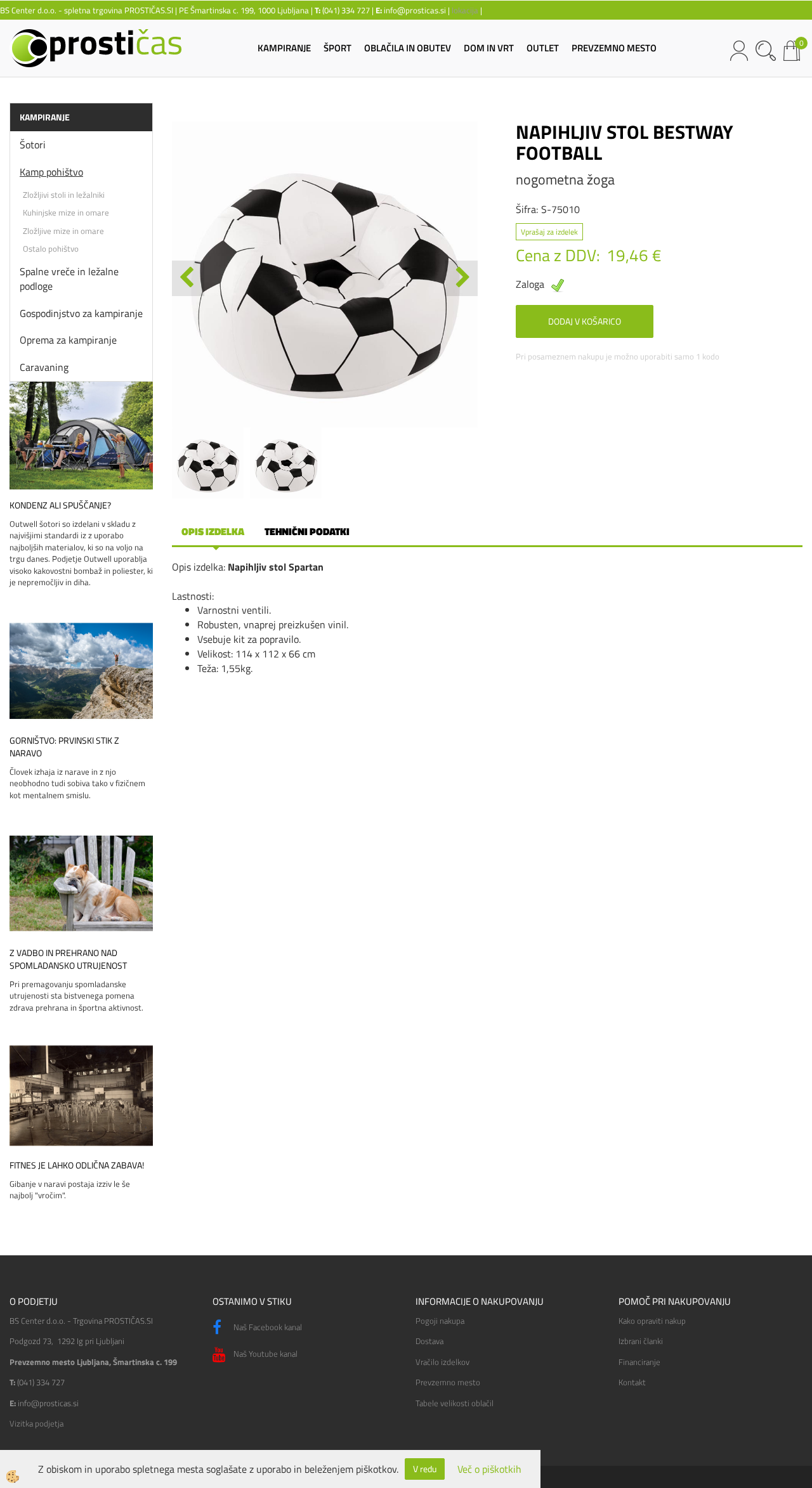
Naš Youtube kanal (265, 1353)
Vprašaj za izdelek (549, 232)
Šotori (33, 144)
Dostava (429, 1341)
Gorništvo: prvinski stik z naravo (64, 747)
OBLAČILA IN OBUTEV (407, 48)
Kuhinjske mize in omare (66, 212)
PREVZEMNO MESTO (614, 48)
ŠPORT (337, 48)
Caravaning (44, 367)
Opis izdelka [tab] (212, 531)
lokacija (465, 10)
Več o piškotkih (489, 1469)
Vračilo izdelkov (442, 1361)
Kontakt (632, 1382)
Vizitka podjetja (36, 1423)
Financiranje (639, 1361)
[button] (461, 278)
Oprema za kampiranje (68, 339)
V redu (424, 1468)
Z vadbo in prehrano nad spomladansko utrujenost (68, 959)
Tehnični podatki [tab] (307, 531)
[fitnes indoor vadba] (81, 1094)
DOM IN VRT (489, 48)
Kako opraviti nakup (652, 1320)
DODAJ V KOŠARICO (584, 321)
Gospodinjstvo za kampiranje (81, 313)
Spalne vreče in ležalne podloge (69, 279)
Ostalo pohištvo (51, 248)
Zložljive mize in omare (63, 230)
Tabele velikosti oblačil (455, 1403)
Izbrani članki (641, 1341)
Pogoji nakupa (440, 1320)
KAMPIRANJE (284, 48)
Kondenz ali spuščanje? (60, 505)
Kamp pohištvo (51, 171)
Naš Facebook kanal (267, 1327)
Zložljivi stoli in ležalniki (64, 194)
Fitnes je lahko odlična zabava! (77, 1165)
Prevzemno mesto (448, 1382)
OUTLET (543, 48)
